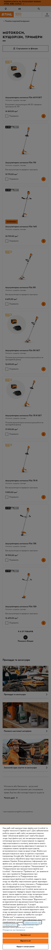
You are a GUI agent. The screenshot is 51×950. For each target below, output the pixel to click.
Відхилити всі (25, 941)
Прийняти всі (25, 935)
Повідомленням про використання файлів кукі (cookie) (21, 926)
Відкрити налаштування (26, 947)
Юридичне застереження (14, 930)
